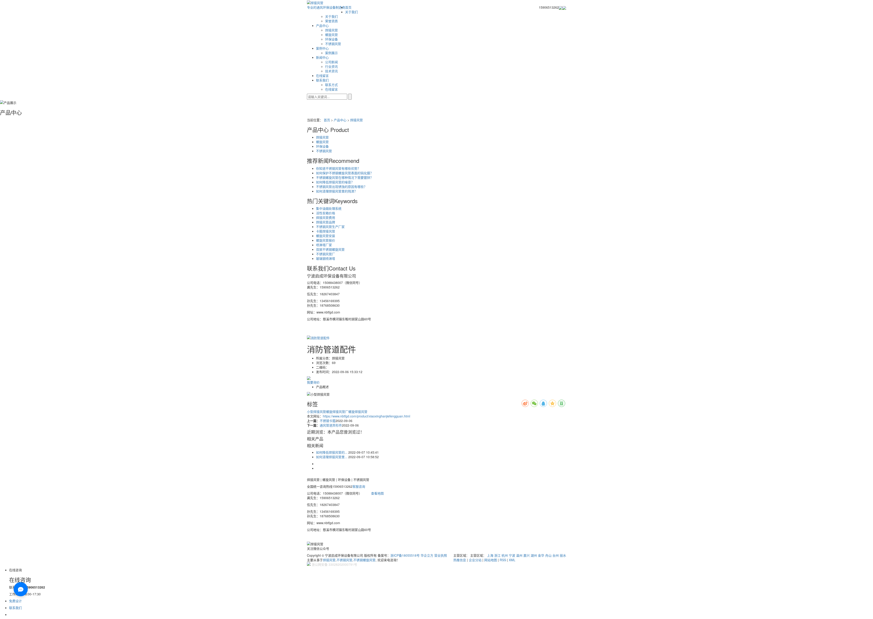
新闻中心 (322, 57)
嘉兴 (526, 555)
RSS (503, 560)
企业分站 (475, 560)
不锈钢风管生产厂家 (330, 226)
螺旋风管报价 (325, 240)
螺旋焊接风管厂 (337, 411)
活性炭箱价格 (325, 213)
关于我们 (351, 12)
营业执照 (440, 555)
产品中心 (322, 25)
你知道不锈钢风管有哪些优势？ (338, 168)
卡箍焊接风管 (325, 231)
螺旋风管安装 (325, 235)
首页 (348, 7)
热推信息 (459, 560)
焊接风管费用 (325, 217)
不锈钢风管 (333, 43)
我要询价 (313, 382)
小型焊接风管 (316, 411)
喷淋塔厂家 (324, 245)
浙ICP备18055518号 (405, 555)
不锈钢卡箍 (328, 420)
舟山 (548, 555)
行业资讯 (331, 66)
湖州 (534, 555)
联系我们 (322, 80)
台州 (555, 555)
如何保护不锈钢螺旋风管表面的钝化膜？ (344, 173)
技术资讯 (331, 71)
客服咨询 (358, 486)
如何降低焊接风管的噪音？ (335, 182)
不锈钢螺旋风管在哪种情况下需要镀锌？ (344, 177)
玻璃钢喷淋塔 (325, 258)
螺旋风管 (331, 34)
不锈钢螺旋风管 (364, 560)
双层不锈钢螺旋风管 (330, 249)
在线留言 (322, 75)
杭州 (505, 555)
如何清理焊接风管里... (331, 457)
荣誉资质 (331, 21)
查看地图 (377, 493)
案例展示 (331, 53)
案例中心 (322, 48)
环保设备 (331, 39)
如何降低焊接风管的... (331, 452)
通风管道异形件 (331, 425)
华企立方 (427, 555)
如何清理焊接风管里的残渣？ (336, 191)
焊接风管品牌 (325, 222)
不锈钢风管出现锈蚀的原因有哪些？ (341, 186)
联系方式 (331, 84)
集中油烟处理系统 (328, 208)
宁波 (512, 555)
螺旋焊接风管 (357, 411)
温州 (519, 555)
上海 (490, 555)
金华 (541, 555)
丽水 (563, 555)
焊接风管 (331, 30)
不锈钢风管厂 (325, 254)
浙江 (497, 555)
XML (512, 560)
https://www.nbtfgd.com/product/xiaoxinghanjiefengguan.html (366, 416)
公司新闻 (331, 62)
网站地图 (490, 560)
